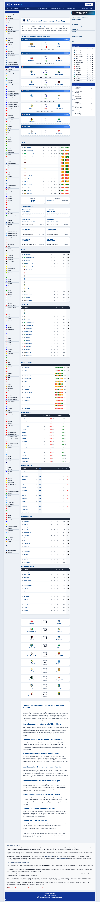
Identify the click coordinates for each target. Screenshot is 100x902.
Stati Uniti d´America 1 (12, 484)
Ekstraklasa (10, 33)
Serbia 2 (9, 467)
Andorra (9, 76)
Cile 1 (9, 165)
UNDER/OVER (75, 29)
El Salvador (10, 213)
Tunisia (9, 515)
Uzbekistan (10, 537)
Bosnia (9, 139)
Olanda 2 (10, 406)
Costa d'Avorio (11, 191)
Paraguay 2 (10, 414)
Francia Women (11, 244)
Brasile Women (11, 152)
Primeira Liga (10, 27)
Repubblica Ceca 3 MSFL (13, 438)
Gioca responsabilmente (56, 897)
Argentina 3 (10, 84)
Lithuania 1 (10, 366)
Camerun (10, 156)
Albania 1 (10, 69)
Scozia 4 (9, 462)
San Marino (10, 454)
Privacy (47, 893)
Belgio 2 (9, 130)
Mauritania (10, 382)
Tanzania (10, 511)
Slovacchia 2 (10, 473)
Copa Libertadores (12, 183)
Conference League (12, 60)
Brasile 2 (10, 145)
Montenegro (10, 388)
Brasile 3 (10, 148)
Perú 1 (9, 417)
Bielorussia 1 (10, 135)
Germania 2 (10, 253)
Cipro (9, 174)
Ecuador (9, 207)
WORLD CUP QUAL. (12, 550)
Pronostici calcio (49, 856)
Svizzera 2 (10, 508)
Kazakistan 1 (10, 347)
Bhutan (9, 132)
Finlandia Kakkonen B (12, 233)
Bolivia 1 (9, 137)
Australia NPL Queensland (13, 97)
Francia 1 (10, 237)
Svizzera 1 (10, 506)
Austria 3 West (11, 117)
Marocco (10, 379)
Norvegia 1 (10, 392)
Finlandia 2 (10, 226)
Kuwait (9, 357)
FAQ (73, 41)
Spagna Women (11, 482)
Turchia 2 (10, 519)
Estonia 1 (10, 218)
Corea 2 (9, 189)
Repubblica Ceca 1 (12, 430)
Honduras (10, 285)
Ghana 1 (9, 270)
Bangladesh (10, 124)
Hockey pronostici (42, 8)
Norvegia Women (11, 401)
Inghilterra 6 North (12, 305)
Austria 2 (10, 110)
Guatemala (10, 283)
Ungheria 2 (10, 530)
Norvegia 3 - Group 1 (12, 397)
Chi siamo (52, 893)
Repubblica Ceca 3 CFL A (13, 434)
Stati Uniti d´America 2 (12, 486)
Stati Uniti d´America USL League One (13, 489)
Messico (9, 384)
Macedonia (10, 371)
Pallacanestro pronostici (57, 8)
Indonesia (10, 292)
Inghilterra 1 (10, 294)
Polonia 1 (10, 421)
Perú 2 (9, 419)
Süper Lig (10, 29)
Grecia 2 (9, 281)
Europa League (11, 57)
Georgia (9, 248)
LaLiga (9, 16)
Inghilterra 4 (10, 301)
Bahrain (9, 121)
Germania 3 (10, 255)
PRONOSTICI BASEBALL (77, 36)
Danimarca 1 (10, 200)
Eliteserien (10, 51)
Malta (9, 377)
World (9, 543)
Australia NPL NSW (12, 95)
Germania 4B (10, 257)
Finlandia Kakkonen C (12, 235)
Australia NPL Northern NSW (13, 93)
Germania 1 (10, 250)
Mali (9, 375)
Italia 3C (9, 344)
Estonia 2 (10, 220)
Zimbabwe (10, 552)
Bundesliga (10, 18)
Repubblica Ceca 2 (12, 432)
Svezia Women (11, 504)
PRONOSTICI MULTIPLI (77, 19)
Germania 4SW (11, 263)
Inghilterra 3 (10, 298)
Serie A (9, 20)
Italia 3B (9, 342)
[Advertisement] (45, 13)
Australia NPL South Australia (13, 100)
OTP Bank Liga (11, 44)
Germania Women (11, 268)
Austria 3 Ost (10, 115)
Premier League (11, 14)
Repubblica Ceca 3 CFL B (13, 436)
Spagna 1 (10, 478)
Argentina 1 (10, 80)
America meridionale (12, 73)
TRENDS (74, 31)
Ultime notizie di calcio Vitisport (80, 17)
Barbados (10, 126)
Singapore (10, 469)
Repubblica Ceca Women (13, 443)
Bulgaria (9, 154)
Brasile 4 (10, 150)
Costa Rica (10, 194)
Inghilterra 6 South (12, 307)
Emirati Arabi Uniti (12, 215)
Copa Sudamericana (12, 185)
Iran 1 (9, 314)
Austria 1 (10, 108)
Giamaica (10, 272)
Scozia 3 (9, 460)
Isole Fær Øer (11, 329)
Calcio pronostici (27, 8)
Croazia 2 (10, 198)
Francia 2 (10, 239)
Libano (9, 364)
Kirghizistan (10, 353)
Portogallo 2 (10, 427)
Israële (9, 331)
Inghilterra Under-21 (12, 309)
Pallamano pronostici (72, 8)
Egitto (9, 211)
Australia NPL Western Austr (13, 106)
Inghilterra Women (12, 312)
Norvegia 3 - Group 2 (12, 399)
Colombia (10, 176)
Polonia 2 (10, 423)
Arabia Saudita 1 (11, 78)
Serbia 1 (9, 465)
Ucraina (9, 521)
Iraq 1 (9, 316)
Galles (9, 246)
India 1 (9, 288)
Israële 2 (10, 333)
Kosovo (9, 355)
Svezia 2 (9, 497)
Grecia (9, 279)
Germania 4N (10, 259)
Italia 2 (9, 338)
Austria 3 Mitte (11, 113)
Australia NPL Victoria (12, 104)
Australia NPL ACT (12, 91)
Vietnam (9, 541)
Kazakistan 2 (10, 349)
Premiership (10, 38)
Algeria (9, 71)
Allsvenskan (10, 49)
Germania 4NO (11, 261)
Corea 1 (9, 187)
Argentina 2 (10, 82)
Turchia (9, 517)
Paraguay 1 (10, 412)
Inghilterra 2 (10, 296)
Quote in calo (75, 22)
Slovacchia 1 (10, 471)
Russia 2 (9, 451)
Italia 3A (9, 340)
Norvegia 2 (10, 395)
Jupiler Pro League (12, 31)
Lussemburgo (11, 368)
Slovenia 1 (10, 476)
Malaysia (9, 373)
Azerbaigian (10, 119)
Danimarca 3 (10, 204)
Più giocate (75, 24)
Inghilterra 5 (10, 303)
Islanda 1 (9, 325)
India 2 (9, 290)
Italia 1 (9, 336)
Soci (73, 39)
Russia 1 (9, 449)
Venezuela (10, 539)
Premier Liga (10, 46)
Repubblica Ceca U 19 (12, 441)
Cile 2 (9, 167)
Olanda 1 (9, 403)
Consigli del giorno (87, 8)
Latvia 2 (9, 362)
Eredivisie (10, 25)
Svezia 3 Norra (11, 500)
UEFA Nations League (12, 62)
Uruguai (9, 532)
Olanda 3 (10, 408)
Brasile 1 (9, 143)
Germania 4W (11, 266)
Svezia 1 (9, 495)
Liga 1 (9, 40)
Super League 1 (11, 53)
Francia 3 (10, 242)
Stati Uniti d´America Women (13, 491)
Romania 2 (10, 447)
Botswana (10, 141)
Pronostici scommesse (12, 8)
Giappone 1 (10, 274)
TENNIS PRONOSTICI (76, 34)
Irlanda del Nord (11, 323)
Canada (9, 159)
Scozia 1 (9, 456)
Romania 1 (10, 445)
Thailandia (10, 513)
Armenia (9, 86)
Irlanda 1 (9, 318)
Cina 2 (9, 172)
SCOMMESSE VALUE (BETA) (78, 26)
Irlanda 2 (10, 320)
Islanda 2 (10, 327)
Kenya (9, 351)
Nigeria (9, 390)
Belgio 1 (9, 128)
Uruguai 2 (10, 535)
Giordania (10, 277)
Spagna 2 (10, 480)
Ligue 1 (9, 22)
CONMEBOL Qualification (13, 64)
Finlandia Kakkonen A (12, 231)
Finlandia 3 (10, 229)
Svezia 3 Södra (11, 502)
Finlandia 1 (10, 224)
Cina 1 (9, 170)
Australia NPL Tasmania (13, 102)
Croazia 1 (10, 196)
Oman (9, 410)
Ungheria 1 (10, 528)
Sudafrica (10, 493)
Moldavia (10, 386)
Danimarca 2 (10, 202)
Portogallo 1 (10, 425)
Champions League (12, 55)
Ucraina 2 (10, 524)
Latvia (9, 360)
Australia (10, 89)
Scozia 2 (9, 458)
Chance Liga (10, 36)
